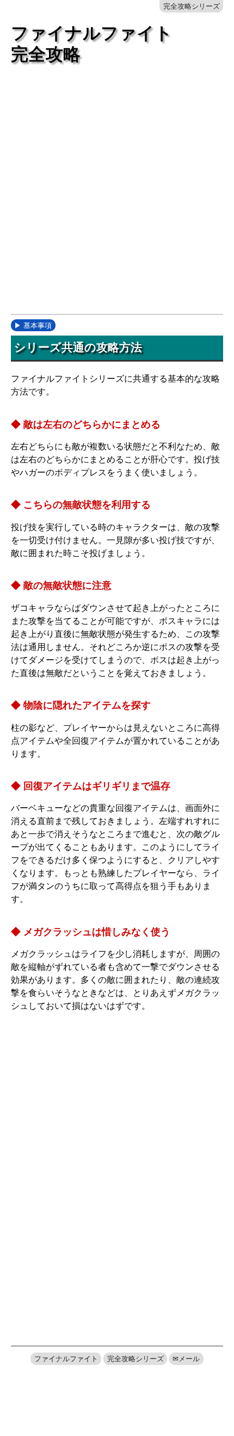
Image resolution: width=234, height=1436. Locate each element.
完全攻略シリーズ (191, 6)
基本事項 (37, 325)
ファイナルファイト (66, 1359)
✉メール (186, 1359)
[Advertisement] (117, 193)
